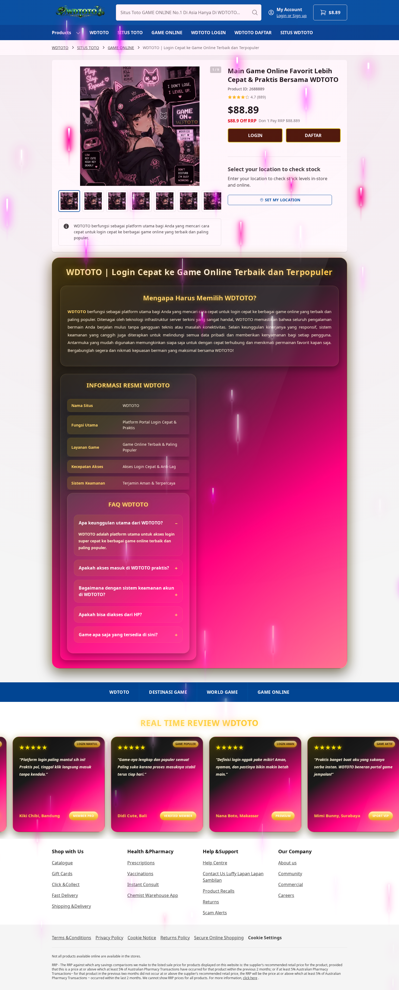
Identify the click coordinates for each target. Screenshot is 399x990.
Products (61, 33)
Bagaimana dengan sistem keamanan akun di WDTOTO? (126, 591)
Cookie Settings (265, 938)
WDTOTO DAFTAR (253, 33)
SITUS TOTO (130, 33)
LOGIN (255, 135)
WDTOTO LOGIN (208, 33)
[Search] (255, 12)
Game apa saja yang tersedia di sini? (118, 635)
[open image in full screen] (139, 126)
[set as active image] (69, 201)
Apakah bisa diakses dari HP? (110, 614)
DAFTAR (313, 135)
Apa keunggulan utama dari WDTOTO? (121, 523)
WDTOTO (99, 33)
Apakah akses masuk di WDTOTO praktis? (124, 568)
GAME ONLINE (166, 33)
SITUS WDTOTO (296, 33)
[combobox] (188, 12)
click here (250, 978)
